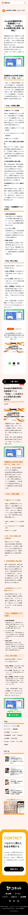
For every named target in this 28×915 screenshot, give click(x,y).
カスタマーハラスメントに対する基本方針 (19, 906)
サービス (18, 894)
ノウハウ (5, 897)
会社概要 (23, 897)
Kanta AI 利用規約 (20, 908)
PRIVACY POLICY (4, 906)
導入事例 (8, 894)
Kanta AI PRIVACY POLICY (8, 908)
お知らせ (14, 897)
